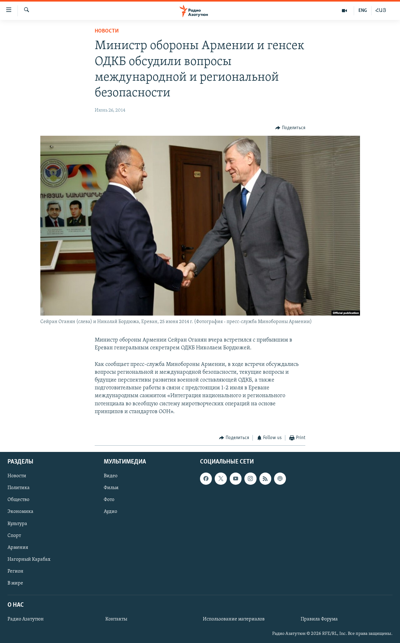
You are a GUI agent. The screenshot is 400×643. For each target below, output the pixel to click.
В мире (15, 583)
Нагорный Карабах (29, 559)
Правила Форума (319, 619)
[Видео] (344, 10)
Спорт (14, 535)
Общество (18, 500)
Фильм (111, 488)
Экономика (20, 511)
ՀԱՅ (380, 10)
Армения (18, 547)
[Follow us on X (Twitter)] (221, 479)
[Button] (290, 128)
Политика (19, 488)
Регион (15, 571)
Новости (107, 31)
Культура (17, 523)
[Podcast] (280, 479)
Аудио (110, 511)
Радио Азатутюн (26, 619)
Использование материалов (234, 619)
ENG (362, 10)
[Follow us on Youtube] (236, 479)
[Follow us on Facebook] (206, 479)
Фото (109, 500)
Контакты (116, 619)
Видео (111, 476)
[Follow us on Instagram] (250, 479)
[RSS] (265, 479)
